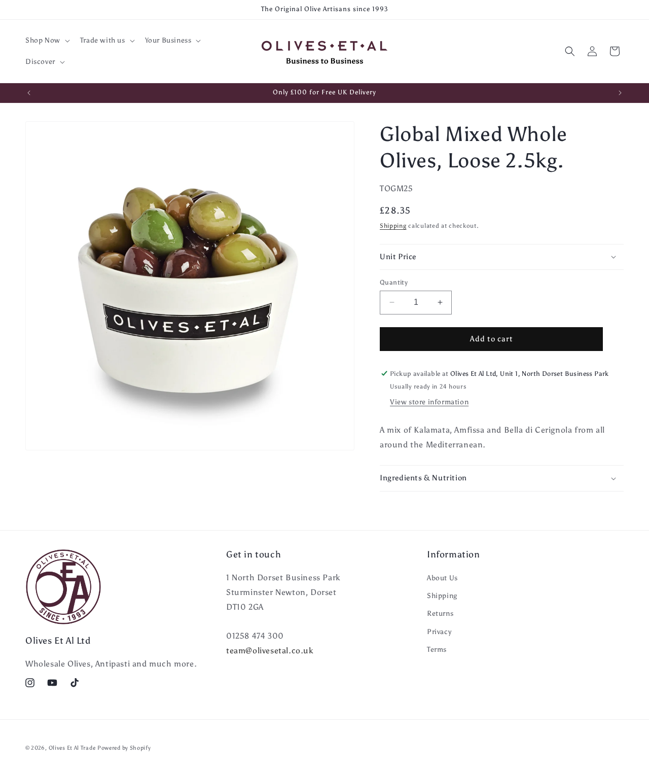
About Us (442, 578)
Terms (437, 649)
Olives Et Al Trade (72, 748)
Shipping (393, 225)
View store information (429, 402)
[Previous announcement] (29, 92)
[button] (46, 40)
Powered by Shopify (124, 748)
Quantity (394, 282)
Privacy (439, 631)
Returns (440, 613)
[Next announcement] (620, 92)
